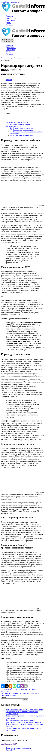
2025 (15, 744)
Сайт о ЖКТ (10, 750)
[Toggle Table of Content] (2, 118)
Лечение (9, 25)
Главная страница (6, 58)
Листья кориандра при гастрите (23, 130)
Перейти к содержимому (10, 2)
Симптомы (10, 20)
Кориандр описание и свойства (18, 122)
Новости (9, 16)
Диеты (8, 23)
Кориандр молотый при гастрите (23, 128)
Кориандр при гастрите (15, 126)
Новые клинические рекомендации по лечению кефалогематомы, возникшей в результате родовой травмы (24, 712)
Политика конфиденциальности (18, 748)
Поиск (3, 697)
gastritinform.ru (6, 744)
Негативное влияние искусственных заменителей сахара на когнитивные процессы (24, 721)
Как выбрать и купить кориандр (23, 135)
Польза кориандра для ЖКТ (22, 124)
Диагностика (11, 18)
